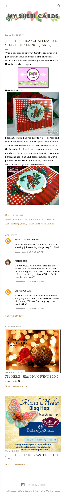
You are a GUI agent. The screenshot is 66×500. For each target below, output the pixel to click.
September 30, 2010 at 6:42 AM (29, 308)
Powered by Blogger (35, 485)
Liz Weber (20, 290)
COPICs (26, 219)
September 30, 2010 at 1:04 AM (29, 281)
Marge (18, 260)
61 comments (19, 464)
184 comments (20, 386)
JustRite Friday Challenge (42, 219)
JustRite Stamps (12, 224)
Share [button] (7, 215)
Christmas (16, 219)
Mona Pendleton (24, 239)
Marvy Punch (27, 224)
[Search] (59, 5)
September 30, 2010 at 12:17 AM (29, 252)
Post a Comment (14, 316)
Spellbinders (40, 224)
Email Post (18, 215)
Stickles (50, 224)
